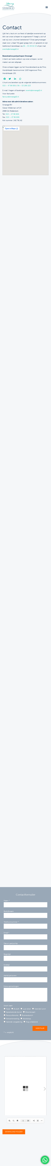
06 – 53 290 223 (24, 86)
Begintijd (7, 954)
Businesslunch (27, 1015)
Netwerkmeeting (12, 1019)
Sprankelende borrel (14, 1012)
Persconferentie (12, 1015)
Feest (8, 1009)
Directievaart (30, 1012)
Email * (6, 933)
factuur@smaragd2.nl (10, 97)
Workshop (27, 1019)
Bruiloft (16, 1009)
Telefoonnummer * (11, 922)
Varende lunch (40, 1009)
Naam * (7, 901)
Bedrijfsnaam (9, 911)
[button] (47, 7)
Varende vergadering (14, 1022)
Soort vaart (8, 1006)
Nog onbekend (32, 1022)
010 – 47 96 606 (9, 86)
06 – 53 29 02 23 (30, 46)
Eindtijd (6, 965)
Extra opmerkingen (11, 986)
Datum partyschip (11, 943)
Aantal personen (10, 975)
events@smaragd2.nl (10, 49)
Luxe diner (27, 1009)
